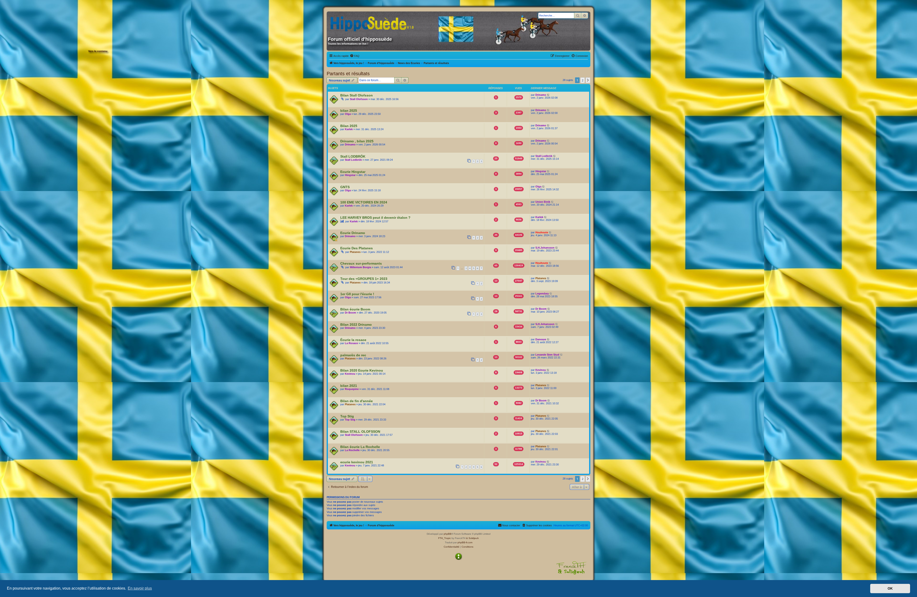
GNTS (345, 187)
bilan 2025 (348, 110)
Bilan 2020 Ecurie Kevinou (361, 370)
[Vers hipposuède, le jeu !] (374, 22)
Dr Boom (350, 312)
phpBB (447, 534)
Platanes (355, 252)
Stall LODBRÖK (352, 156)
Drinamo (540, 94)
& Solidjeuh (472, 538)
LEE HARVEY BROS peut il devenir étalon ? (375, 217)
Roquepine (352, 389)
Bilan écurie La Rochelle (360, 447)
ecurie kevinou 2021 (356, 462)
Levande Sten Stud (547, 354)
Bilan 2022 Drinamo (356, 324)
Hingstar (350, 175)
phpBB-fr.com (465, 542)
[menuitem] (354, 56)
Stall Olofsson (359, 99)
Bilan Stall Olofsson (356, 95)
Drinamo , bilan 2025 (356, 141)
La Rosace (351, 343)
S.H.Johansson (544, 247)
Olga (348, 113)
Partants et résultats (348, 73)
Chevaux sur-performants (361, 263)
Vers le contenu (97, 51)
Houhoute (541, 232)
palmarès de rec (353, 355)
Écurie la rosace (353, 340)
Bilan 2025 (348, 126)
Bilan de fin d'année (356, 401)
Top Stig (347, 416)
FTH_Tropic (444, 538)
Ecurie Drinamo (352, 233)
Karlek (349, 129)
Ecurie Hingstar (352, 172)
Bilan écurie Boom (355, 309)
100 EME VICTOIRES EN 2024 (363, 202)
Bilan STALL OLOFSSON (360, 431)
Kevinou (350, 373)
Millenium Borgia (360, 267)
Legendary (542, 293)
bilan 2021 (348, 386)
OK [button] (890, 588)
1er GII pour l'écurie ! (357, 294)
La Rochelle (352, 450)
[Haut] (458, 556)
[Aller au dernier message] (548, 94)
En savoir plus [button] (140, 588)
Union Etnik (542, 201)
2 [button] (582, 80)
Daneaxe (540, 339)
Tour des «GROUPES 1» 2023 (363, 279)
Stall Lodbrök (353, 159)
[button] (588, 80)
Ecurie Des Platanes (356, 248)
